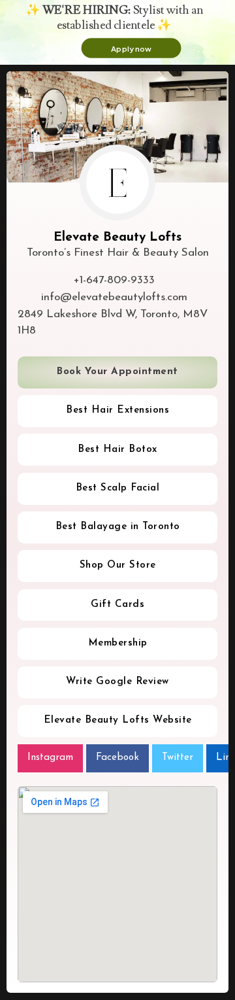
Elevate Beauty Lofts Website (118, 720)
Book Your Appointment (117, 372)
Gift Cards (117, 605)
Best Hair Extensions (117, 410)
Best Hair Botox (117, 450)
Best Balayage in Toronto (117, 527)
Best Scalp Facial (118, 488)
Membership (118, 643)
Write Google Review (117, 682)
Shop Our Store (118, 565)
